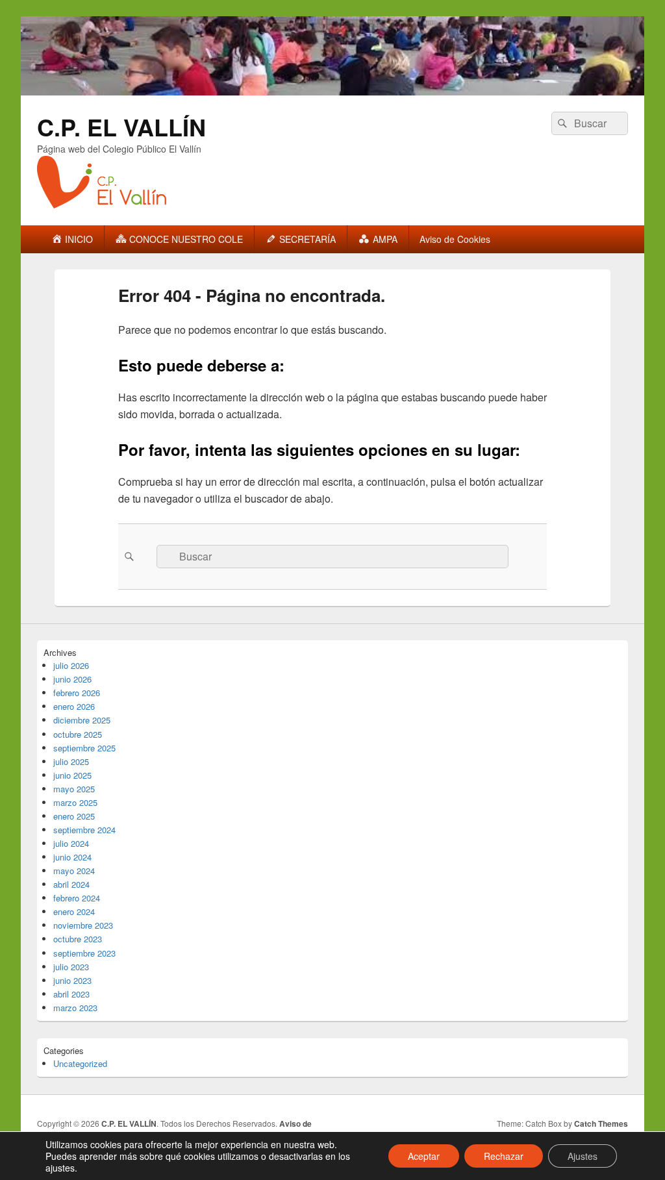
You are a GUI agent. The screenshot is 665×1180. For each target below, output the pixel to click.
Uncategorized (80, 1063)
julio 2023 (71, 966)
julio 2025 (71, 761)
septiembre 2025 (84, 748)
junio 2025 (72, 775)
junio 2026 (72, 679)
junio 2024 (72, 857)
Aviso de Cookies (455, 238)
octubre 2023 (77, 939)
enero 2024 (74, 911)
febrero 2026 (76, 692)
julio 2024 (71, 843)
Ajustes (582, 1155)
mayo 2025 (74, 789)
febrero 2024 (76, 898)
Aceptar (424, 1155)
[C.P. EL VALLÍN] (332, 91)
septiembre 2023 (84, 953)
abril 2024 (71, 884)
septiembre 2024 (84, 829)
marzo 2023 (75, 1007)
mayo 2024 (74, 870)
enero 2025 (74, 816)
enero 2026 (74, 706)
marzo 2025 (75, 802)
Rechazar (503, 1155)
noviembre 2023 (83, 925)
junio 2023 (72, 980)
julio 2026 (71, 665)
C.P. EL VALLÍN (121, 127)
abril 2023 (71, 994)
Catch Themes (601, 1123)
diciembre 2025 (81, 720)
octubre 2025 (77, 734)
